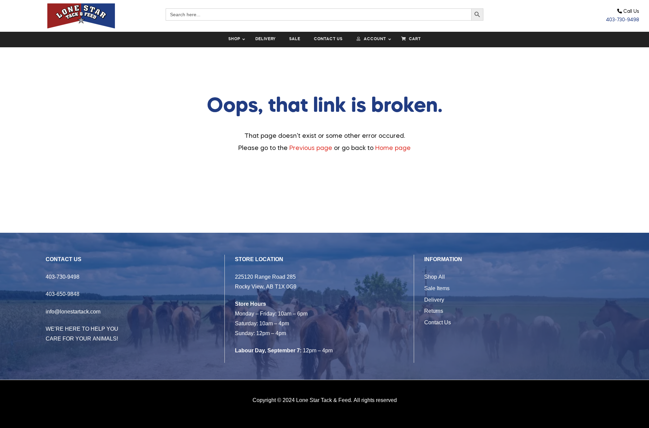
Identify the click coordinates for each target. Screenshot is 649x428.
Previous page (310, 148)
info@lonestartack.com (73, 311)
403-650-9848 (62, 294)
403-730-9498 (622, 20)
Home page (393, 148)
